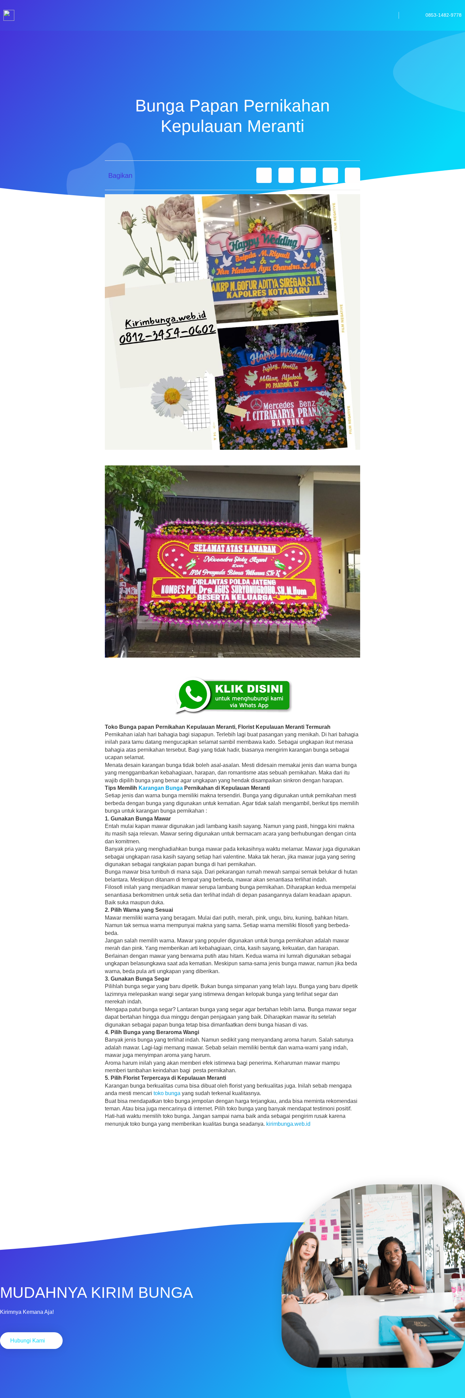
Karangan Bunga (161, 788)
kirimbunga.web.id (288, 1124)
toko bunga (167, 1093)
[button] (264, 175)
